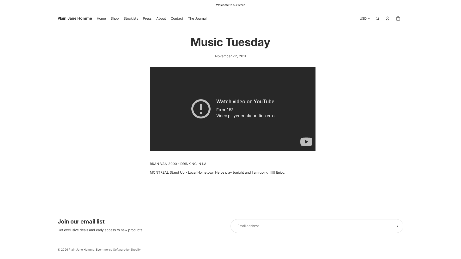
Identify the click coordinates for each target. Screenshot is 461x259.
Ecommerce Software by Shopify (118, 249)
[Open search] (377, 18)
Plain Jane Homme (81, 249)
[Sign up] (396, 225)
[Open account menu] (387, 18)
